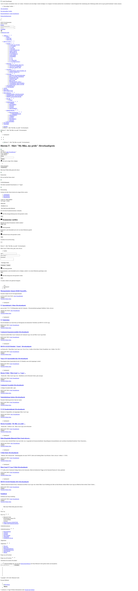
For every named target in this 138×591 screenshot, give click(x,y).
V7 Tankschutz (5, 320)
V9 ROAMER (12, 55)
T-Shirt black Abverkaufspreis (9, 452)
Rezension (3, 257)
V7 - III (11, 59)
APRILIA (7, 35)
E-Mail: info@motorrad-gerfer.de (10, 523)
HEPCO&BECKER (8, 90)
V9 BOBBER (12, 56)
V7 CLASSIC (12, 46)
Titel (2, 253)
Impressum (8, 16)
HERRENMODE (12, 110)
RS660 (7, 37)
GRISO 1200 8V (13, 51)
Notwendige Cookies (8, 6)
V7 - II (10, 57)
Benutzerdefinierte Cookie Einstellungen (10, 13)
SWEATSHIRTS (13, 108)
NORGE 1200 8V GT (14, 72)
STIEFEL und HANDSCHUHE (13, 96)
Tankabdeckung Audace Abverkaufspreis (13, 397)
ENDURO (10, 63)
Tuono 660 (8, 38)
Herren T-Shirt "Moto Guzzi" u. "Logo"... (13, 373)
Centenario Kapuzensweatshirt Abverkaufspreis (15, 332)
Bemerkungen (6, 197)
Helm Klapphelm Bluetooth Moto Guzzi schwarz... (15, 438)
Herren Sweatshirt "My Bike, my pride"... (13, 423)
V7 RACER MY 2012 (14, 50)
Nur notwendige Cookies (6, 11)
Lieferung (5, 532)
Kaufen (2, 25)
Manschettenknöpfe (15, 112)
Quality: (5, 250)
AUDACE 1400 (13, 79)
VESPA (5, 88)
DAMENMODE (12, 102)
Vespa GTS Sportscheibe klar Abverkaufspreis (14, 358)
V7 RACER (12, 48)
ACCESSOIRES (10, 121)
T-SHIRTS (11, 103)
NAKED (10, 43)
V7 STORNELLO (13, 54)
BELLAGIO (12, 80)
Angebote (5, 534)
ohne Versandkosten (11, 152)
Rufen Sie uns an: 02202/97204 (10, 522)
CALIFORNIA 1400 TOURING (16, 83)
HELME (10, 98)
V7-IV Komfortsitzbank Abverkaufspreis (13, 409)
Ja (4, 224)
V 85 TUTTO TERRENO (15, 66)
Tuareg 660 (9, 39)
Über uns (5, 546)
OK (2, 216)
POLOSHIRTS (12, 104)
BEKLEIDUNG (9, 92)
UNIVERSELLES (10, 85)
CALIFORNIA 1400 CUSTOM (16, 84)
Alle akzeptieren (4, 8)
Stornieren (3, 265)
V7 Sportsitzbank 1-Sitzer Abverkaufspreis (13, 305)
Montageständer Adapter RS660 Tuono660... (14, 291)
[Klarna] (5, 587)
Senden (8, 265)
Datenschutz (3, 16)
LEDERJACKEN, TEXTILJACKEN (15, 94)
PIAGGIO (5, 89)
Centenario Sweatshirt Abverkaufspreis (12, 385)
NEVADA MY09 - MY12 (15, 81)
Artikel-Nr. (3, 199)
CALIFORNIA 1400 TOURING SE (17, 70)
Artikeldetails (6, 194)
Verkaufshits (6, 536)
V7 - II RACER (13, 60)
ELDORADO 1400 (13, 78)
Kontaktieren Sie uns (8, 538)
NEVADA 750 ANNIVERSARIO (17, 75)
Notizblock (4, 494)
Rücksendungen (7, 531)
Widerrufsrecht (6, 551)
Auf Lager (3, 201)
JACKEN (11, 107)
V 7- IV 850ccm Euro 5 (14, 61)
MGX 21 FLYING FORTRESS (16, 76)
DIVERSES (6, 122)
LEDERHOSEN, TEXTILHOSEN (14, 95)
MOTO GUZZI (9, 41)
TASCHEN (6, 124)
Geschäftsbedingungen (8, 550)
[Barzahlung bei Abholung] (6, 584)
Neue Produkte (6, 535)
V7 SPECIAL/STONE (14, 44)
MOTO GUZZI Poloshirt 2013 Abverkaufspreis (15, 481)
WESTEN (11, 106)
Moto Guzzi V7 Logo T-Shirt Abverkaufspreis (14, 467)
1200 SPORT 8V (13, 52)
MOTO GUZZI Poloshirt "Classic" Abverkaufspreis (16, 346)
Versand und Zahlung (29, 589)
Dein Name (3, 255)
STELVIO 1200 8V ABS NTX (16, 65)
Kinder (10, 100)
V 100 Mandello (10, 87)
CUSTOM (10, 74)
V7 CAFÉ (11, 47)
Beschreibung (6, 196)
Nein (2, 224)
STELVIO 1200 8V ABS (15, 67)
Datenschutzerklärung (8, 548)
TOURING (11, 69)
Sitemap (5, 552)
